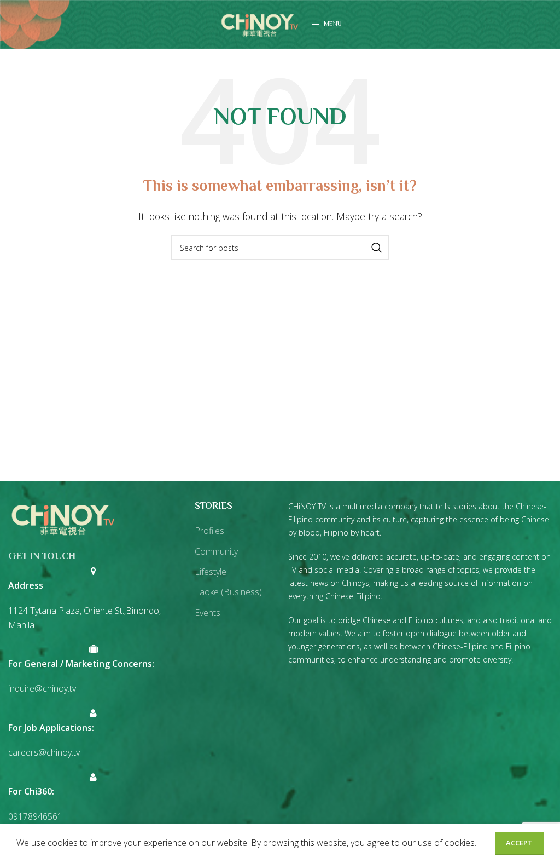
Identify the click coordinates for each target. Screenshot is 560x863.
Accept (519, 843)
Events (207, 613)
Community (216, 551)
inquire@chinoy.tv (42, 688)
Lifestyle (210, 572)
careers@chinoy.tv (44, 752)
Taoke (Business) (228, 592)
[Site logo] (260, 24)
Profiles (209, 531)
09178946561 (35, 816)
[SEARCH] (376, 247)
